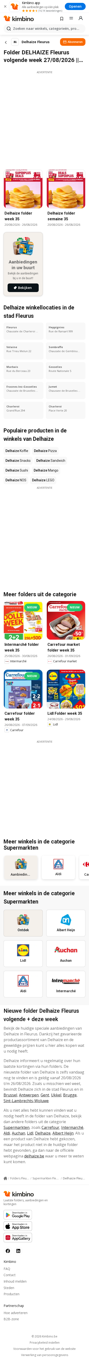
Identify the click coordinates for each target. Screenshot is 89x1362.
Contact (10, 1275)
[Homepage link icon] (5, 1178)
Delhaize (43, 1133)
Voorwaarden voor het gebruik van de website (44, 1349)
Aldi (7, 1133)
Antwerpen (29, 1095)
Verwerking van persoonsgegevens (44, 1355)
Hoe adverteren (16, 1313)
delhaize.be (34, 1156)
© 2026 (44, 1336)
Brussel (10, 1095)
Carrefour (50, 1127)
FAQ (7, 1268)
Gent (45, 1095)
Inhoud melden (15, 1281)
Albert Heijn (63, 1133)
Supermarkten (16, 1127)
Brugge (70, 1095)
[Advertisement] (44, 119)
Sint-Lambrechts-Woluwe (26, 1100)
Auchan (18, 1133)
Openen (75, 6)
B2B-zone (11, 1319)
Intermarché (72, 1127)
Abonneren (75, 42)
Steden (9, 1287)
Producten (11, 1294)
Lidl (30, 1133)
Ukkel (56, 1095)
